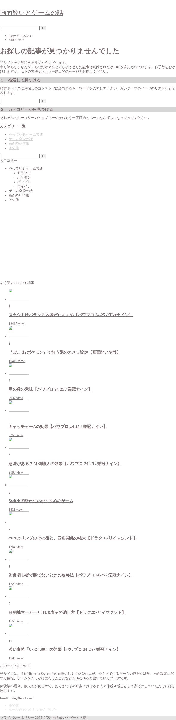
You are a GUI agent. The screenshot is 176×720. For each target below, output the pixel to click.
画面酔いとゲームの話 (31, 12)
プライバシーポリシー (17, 717)
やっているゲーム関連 (26, 134)
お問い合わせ (16, 39)
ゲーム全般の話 (21, 139)
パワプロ (24, 182)
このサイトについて (20, 35)
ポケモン (24, 177)
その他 (14, 148)
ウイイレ (24, 186)
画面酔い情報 (19, 143)
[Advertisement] (88, 243)
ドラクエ (24, 173)
